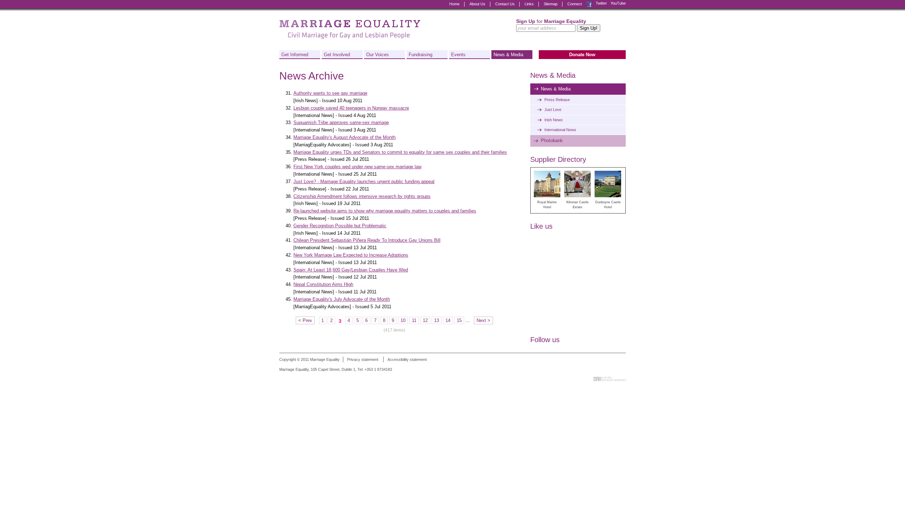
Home (454, 4)
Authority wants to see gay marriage (330, 93)
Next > (483, 320)
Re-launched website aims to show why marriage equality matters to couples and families (384, 210)
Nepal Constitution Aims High (323, 284)
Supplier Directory (558, 159)
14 (447, 320)
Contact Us (505, 4)
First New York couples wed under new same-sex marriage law (357, 166)
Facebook (589, 3)
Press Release (557, 100)
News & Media (508, 54)
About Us (477, 4)
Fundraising (420, 54)
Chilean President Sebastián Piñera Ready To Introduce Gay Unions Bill (366, 240)
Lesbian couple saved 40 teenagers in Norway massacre (351, 108)
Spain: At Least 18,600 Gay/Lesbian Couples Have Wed (350, 270)
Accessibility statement (407, 359)
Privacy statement (362, 359)
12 (425, 320)
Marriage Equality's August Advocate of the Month (344, 137)
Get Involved (337, 54)
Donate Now (582, 54)
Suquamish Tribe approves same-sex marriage (341, 122)
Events (458, 54)
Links (529, 4)
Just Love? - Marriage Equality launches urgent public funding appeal (363, 181)
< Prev (305, 320)
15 (459, 320)
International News (560, 130)
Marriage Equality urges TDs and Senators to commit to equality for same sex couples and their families (400, 152)
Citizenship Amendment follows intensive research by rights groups (362, 196)
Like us (541, 226)
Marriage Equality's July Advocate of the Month (341, 299)
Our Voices (377, 54)
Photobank (552, 140)
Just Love (552, 109)
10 (403, 320)
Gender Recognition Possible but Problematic (339, 225)
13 (436, 320)
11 (414, 320)
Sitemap (550, 4)
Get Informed (294, 54)
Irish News (553, 120)
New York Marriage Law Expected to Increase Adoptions (350, 255)
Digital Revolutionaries (610, 379)
